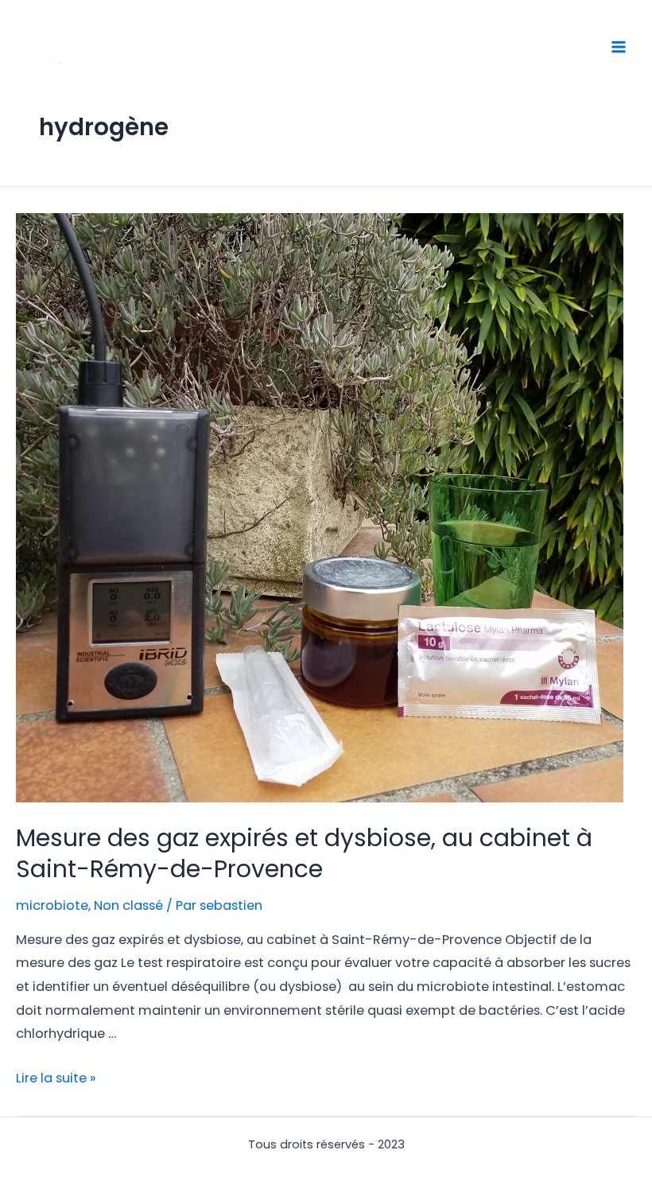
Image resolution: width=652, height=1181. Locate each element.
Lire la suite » (56, 1078)
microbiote (52, 905)
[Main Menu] (618, 47)
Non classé (128, 905)
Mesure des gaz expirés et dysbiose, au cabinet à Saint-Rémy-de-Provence (304, 853)
